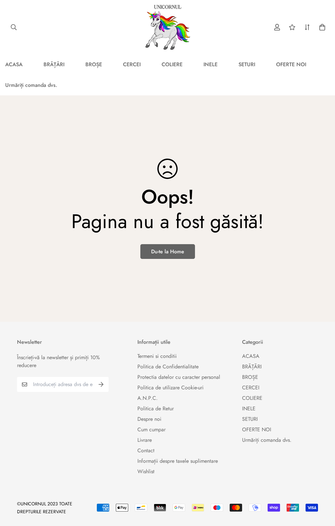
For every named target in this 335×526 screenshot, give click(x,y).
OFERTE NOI (291, 64)
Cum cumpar (151, 429)
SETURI (246, 64)
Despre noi (149, 419)
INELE (210, 64)
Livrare (144, 440)
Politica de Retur (155, 408)
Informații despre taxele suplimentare (177, 461)
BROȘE (93, 64)
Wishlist (145, 471)
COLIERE (172, 64)
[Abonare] (101, 384)
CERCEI (132, 64)
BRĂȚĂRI (54, 64)
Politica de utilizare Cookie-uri (170, 387)
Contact (145, 450)
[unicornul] (167, 27)
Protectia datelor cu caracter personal (178, 377)
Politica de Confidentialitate (168, 366)
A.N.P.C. (147, 398)
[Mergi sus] (322, 490)
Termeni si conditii (157, 356)
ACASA (250, 356)
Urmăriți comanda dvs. (266, 440)
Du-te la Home (167, 251)
